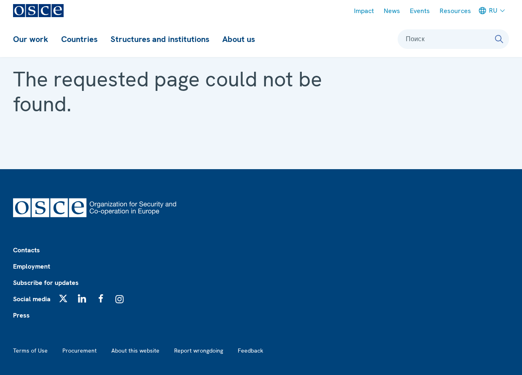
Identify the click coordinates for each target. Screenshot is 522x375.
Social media (32, 299)
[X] (63, 298)
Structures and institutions (160, 39)
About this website (135, 350)
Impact (364, 11)
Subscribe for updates (46, 282)
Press (21, 315)
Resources (455, 11)
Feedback (250, 350)
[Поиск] (499, 39)
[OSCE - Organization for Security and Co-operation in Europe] (38, 10)
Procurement (79, 350)
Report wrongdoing (198, 350)
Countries (79, 39)
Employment (31, 266)
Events (420, 11)
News (392, 11)
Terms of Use (30, 350)
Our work (30, 39)
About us (238, 39)
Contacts (26, 250)
